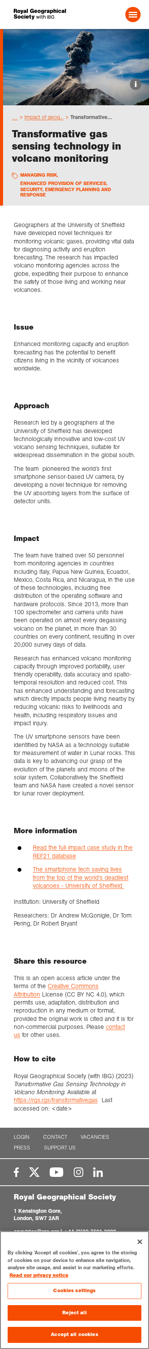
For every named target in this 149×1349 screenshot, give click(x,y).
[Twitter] (34, 1172)
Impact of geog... (43, 117)
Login (21, 1137)
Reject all (74, 1313)
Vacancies (95, 1137)
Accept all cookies (74, 1334)
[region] (74, 1290)
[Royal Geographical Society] (38, 14)
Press (22, 1148)
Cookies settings (74, 1291)
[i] (76, 98)
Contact (55, 1137)
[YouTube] (56, 1172)
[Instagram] (78, 1172)
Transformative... (91, 117)
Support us (60, 1148)
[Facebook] (16, 1172)
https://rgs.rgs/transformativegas (56, 1100)
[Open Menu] (133, 14)
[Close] (139, 1241)
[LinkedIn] (98, 1172)
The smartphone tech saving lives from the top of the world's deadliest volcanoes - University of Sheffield (80, 877)
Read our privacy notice (39, 1275)
